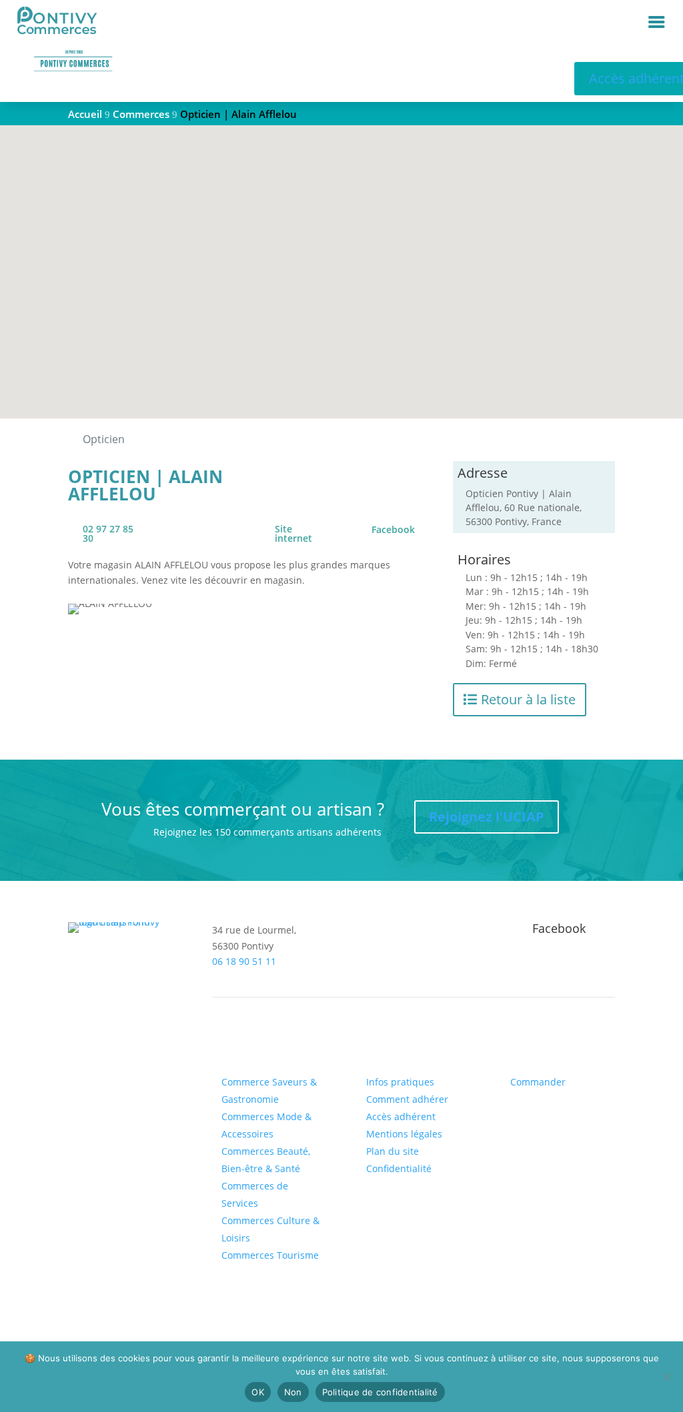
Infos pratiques (400, 1081)
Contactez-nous (123, 1047)
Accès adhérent (401, 1116)
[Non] (666, 1376)
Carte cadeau (537, 1046)
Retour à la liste (528, 699)
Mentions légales (404, 1133)
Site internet (293, 533)
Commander (538, 1081)
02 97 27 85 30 (108, 533)
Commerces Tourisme (270, 1255)
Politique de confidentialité (380, 1392)
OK (257, 1392)
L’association (392, 1046)
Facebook (393, 529)
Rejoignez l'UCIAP (486, 817)
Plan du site (392, 1151)
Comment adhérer (407, 1099)
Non (293, 1392)
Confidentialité (399, 1168)
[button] (346, 257)
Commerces (245, 1046)
